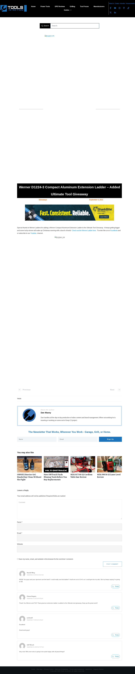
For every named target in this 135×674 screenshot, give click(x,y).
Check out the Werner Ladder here (84, 230)
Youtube (33, 233)
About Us (111, 3)
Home (33, 669)
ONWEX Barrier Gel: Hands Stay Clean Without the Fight (29, 469)
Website (20, 544)
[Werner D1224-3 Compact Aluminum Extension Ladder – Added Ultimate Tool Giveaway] (69, 109)
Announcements (130, 3)
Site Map (39, 669)
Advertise (122, 3)
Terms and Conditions (77, 669)
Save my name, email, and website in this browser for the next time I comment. (46, 559)
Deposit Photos (99, 669)
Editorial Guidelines (61, 669)
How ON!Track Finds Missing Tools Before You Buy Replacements (56, 469)
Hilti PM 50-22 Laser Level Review (109, 469)
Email (19, 533)
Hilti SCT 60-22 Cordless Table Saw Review (82, 469)
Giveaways (43, 200)
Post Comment (112, 564)
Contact (117, 3)
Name (19, 522)
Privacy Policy (49, 669)
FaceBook (114, 230)
